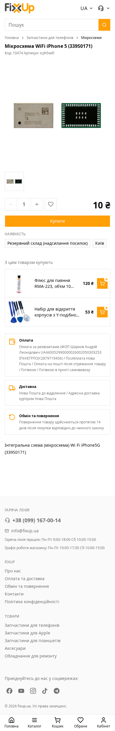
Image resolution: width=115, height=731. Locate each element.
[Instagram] (33, 691)
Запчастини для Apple (27, 633)
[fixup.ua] (20, 8)
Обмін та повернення (27, 586)
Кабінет (103, 726)
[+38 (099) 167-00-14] (104, 8)
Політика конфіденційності (32, 601)
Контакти (14, 594)
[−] (11, 204)
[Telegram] (56, 691)
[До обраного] (51, 204)
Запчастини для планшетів (32, 640)
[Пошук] (104, 25)
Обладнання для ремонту (31, 656)
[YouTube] (21, 691)
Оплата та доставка (25, 578)
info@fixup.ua (25, 530)
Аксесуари (15, 648)
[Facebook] (9, 691)
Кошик (57, 726)
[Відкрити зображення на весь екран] (57, 115)
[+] (37, 204)
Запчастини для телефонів (50, 37)
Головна (12, 37)
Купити (57, 221)
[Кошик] (102, 283)
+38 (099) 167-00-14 (36, 520)
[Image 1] (14, 181)
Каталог (34, 726)
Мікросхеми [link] (91, 37)
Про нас (13, 571)
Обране (80, 726)
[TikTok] (45, 691)
